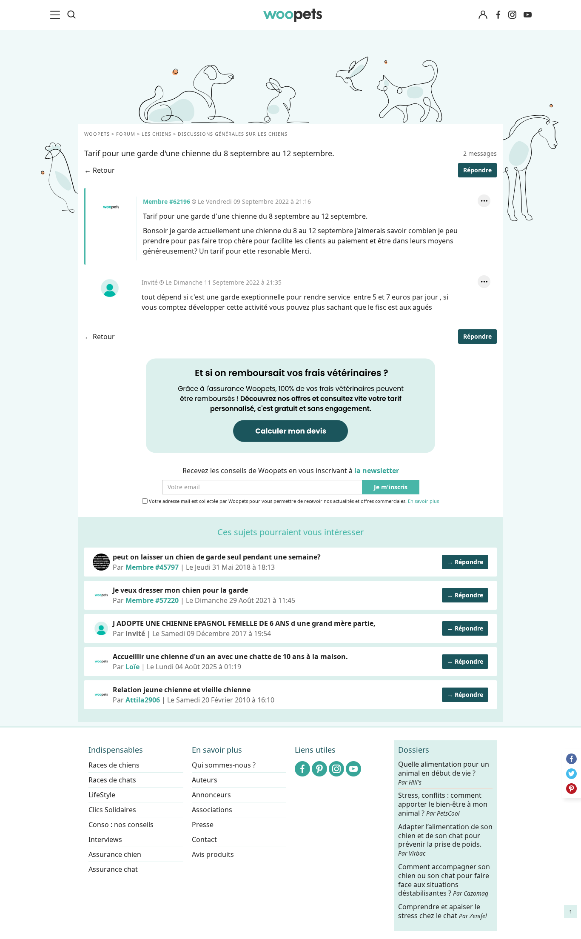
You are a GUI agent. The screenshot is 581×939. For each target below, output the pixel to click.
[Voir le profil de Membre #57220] (101, 595)
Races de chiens (114, 765)
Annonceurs (211, 794)
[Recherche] (71, 15)
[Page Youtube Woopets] (527, 15)
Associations (212, 809)
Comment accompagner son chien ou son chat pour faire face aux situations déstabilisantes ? (444, 880)
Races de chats (112, 780)
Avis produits (213, 854)
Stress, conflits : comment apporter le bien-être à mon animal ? (442, 804)
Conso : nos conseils (121, 824)
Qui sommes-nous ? (224, 765)
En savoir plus (423, 501)
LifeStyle (101, 794)
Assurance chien (114, 854)
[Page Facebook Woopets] (498, 15)
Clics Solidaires (112, 809)
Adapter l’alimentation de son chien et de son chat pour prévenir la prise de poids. (445, 839)
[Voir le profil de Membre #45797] (101, 562)
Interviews (105, 839)
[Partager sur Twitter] (571, 773)
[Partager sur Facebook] (571, 758)
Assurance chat (113, 869)
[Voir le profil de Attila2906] (101, 694)
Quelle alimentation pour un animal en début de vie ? (443, 773)
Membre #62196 (111, 207)
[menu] (56, 15)
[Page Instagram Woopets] (512, 15)
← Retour (99, 170)
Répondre (477, 170)
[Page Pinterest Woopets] (319, 768)
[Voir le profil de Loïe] (101, 661)
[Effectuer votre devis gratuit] (290, 405)
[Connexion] (482, 15)
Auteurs (204, 780)
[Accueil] (292, 15)
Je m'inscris (390, 487)
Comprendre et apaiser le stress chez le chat (442, 911)
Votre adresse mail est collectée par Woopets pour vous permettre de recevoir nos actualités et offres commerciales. (293, 501)
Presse (203, 824)
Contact (204, 839)
